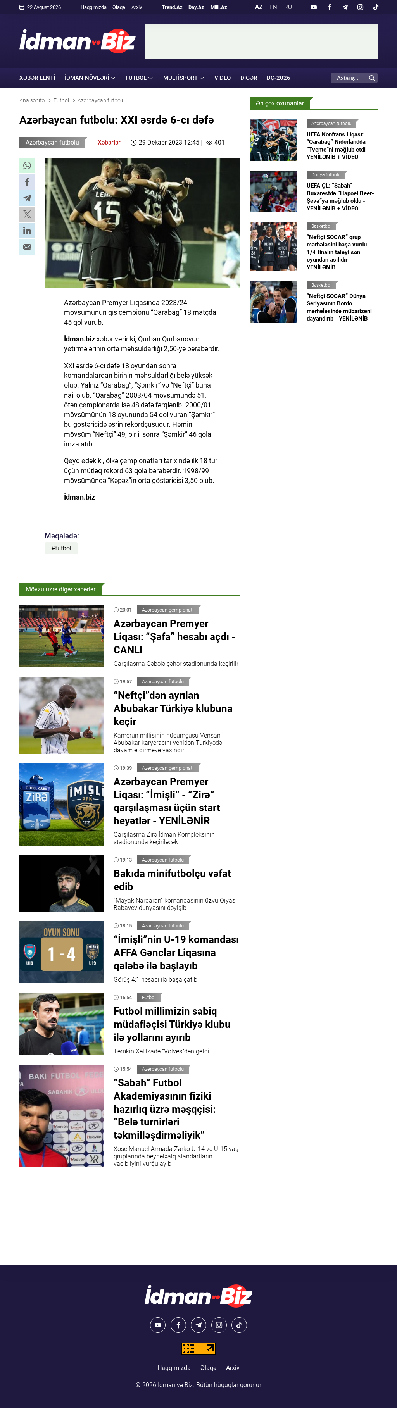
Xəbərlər (109, 142)
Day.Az (196, 7)
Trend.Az (172, 7)
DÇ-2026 (278, 77)
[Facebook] (329, 7)
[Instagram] (360, 7)
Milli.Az (219, 7)
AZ (258, 6)
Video (222, 77)
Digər (248, 77)
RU (288, 6)
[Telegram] (344, 7)
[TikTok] (375, 7)
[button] (27, 165)
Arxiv (136, 7)
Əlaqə (118, 7)
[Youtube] (313, 7)
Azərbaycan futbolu (52, 142)
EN (273, 6)
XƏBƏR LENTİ (37, 77)
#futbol (61, 548)
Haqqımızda (94, 7)
